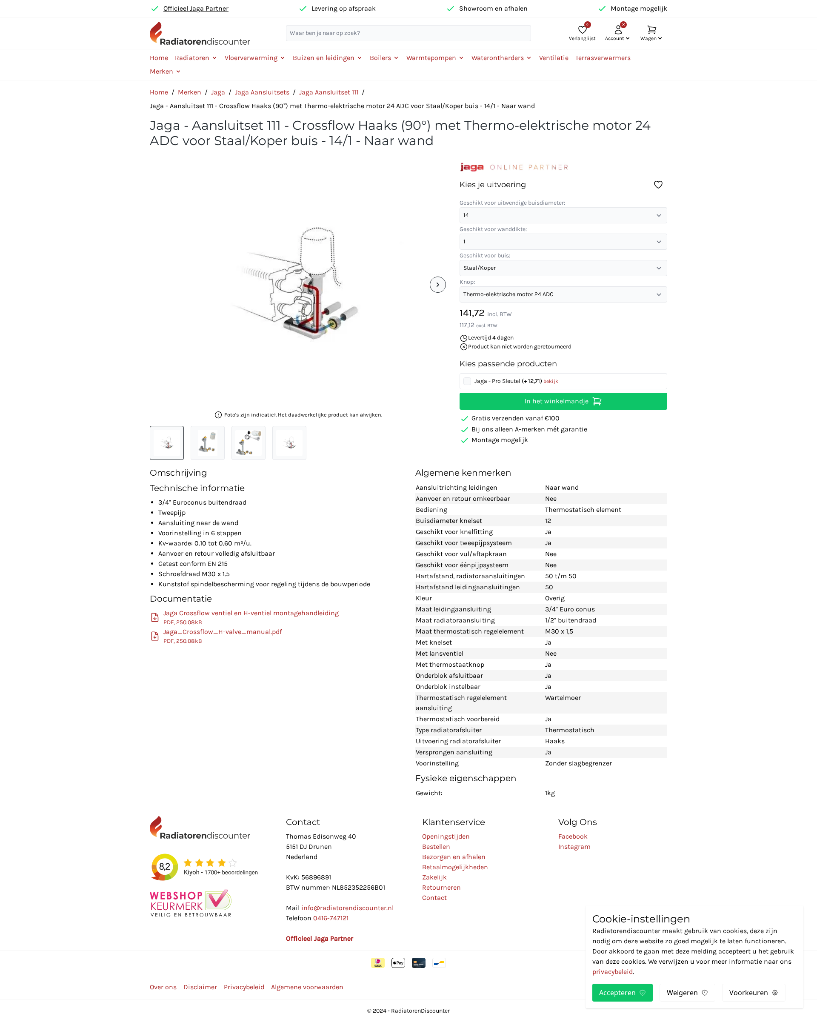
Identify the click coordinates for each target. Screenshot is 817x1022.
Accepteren (617, 992)
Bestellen (436, 846)
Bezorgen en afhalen (454, 857)
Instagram (574, 846)
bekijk (550, 381)
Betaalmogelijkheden (455, 867)
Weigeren (682, 992)
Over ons (163, 987)
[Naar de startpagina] (200, 33)
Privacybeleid (244, 987)
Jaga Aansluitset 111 (328, 92)
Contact (434, 898)
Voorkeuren (748, 992)
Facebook (573, 836)
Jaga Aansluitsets (262, 92)
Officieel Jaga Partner (196, 8)
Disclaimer (200, 987)
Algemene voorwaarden (307, 987)
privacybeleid (612, 972)
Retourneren (441, 887)
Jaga (218, 92)
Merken (189, 92)
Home (159, 58)
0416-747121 (331, 918)
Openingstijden (446, 836)
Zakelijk (434, 877)
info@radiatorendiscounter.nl (347, 908)
